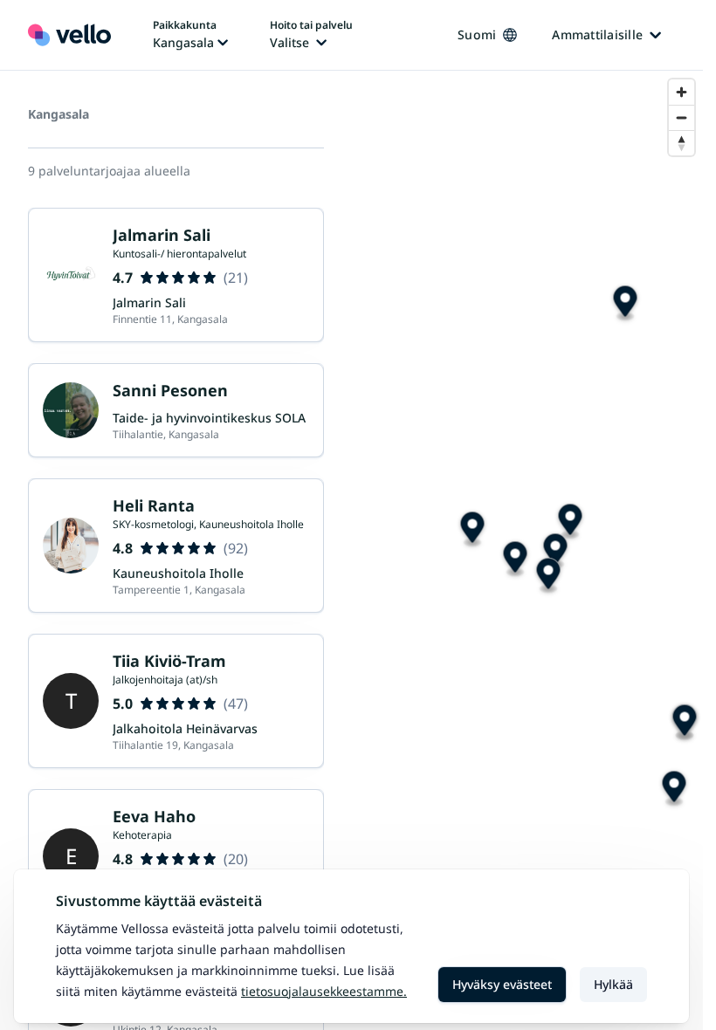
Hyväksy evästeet (502, 984)
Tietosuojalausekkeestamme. (324, 991)
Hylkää (613, 984)
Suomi (477, 34)
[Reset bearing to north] (681, 142)
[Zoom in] (681, 92)
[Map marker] (684, 723)
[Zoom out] (681, 117)
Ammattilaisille (597, 34)
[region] (528, 550)
